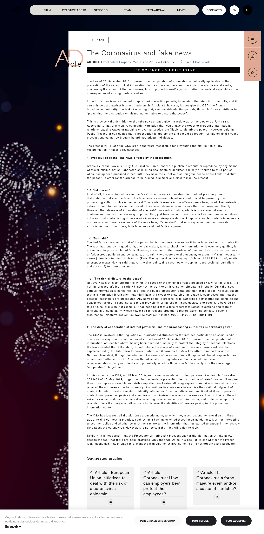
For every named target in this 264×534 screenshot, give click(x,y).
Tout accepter (236, 520)
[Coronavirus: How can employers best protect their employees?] (163, 502)
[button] (252, 72)
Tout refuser (201, 520)
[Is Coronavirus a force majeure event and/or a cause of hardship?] (217, 496)
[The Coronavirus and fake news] (252, 39)
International (154, 10)
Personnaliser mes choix (157, 520)
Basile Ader (203, 62)
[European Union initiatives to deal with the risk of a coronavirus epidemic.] (110, 502)
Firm (47, 10)
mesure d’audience (53, 521)
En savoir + (13, 526)
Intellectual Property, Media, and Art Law (132, 62)
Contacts (214, 10)
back (100, 40)
